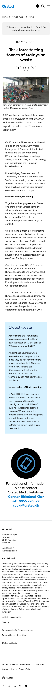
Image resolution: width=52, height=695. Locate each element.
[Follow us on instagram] (9, 686)
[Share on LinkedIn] (26, 68)
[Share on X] (33, 68)
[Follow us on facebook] (3, 686)
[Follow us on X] (20, 686)
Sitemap (5, 622)
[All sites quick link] (37, 6)
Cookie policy (8, 669)
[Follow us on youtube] (26, 686)
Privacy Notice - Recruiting (14, 635)
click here (34, 30)
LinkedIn (33, 609)
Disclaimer (39, 664)
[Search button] (43, 6)
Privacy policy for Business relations (17, 630)
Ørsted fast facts (9, 643)
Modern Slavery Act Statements (16, 664)
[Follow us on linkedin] (15, 686)
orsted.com (11, 609)
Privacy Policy (25, 669)
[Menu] (48, 6)
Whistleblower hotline (12, 617)
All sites (9, 678)
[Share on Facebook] (18, 68)
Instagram (6, 612)
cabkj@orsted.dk (26, 505)
